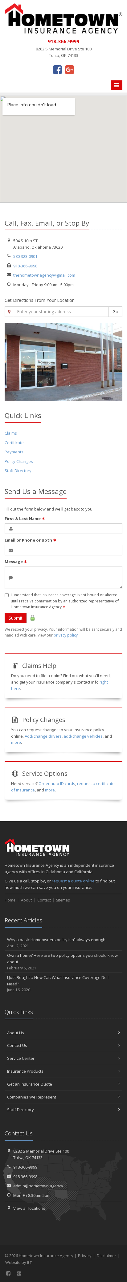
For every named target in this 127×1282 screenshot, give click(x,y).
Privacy (85, 1255)
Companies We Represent (31, 1097)
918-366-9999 (25, 1167)
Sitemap (63, 900)
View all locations (29, 1208)
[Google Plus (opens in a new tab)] (69, 69)
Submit (16, 618)
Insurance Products (25, 1071)
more (16, 742)
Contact (44, 900)
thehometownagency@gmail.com (44, 275)
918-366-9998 (25, 266)
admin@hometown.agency (38, 1186)
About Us (15, 1032)
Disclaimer (106, 1255)
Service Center (21, 1058)
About (26, 900)
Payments (14, 452)
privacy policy (66, 635)
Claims (11, 433)
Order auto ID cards (57, 783)
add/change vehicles (83, 736)
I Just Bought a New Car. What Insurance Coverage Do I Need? (58, 984)
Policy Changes (19, 461)
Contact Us (17, 1045)
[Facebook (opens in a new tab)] (57, 69)
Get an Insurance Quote (29, 1084)
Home (10, 900)
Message (16, 561)
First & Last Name (25, 518)
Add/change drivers (43, 736)
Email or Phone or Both (30, 540)
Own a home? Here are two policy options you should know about (62, 962)
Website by (18, 1262)
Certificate (14, 442)
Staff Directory (18, 470)
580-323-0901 (25, 256)
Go (115, 311)
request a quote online (73, 881)
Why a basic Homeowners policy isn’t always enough (56, 943)
